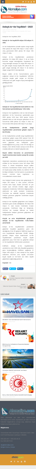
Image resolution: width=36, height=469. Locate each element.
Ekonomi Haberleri (20, 31)
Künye (13, 447)
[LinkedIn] (28, 1)
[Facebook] (26, 1)
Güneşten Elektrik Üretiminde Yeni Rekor (15, 370)
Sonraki (23, 284)
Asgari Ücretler (11, 31)
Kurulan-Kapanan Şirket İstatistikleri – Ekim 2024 (22, 279)
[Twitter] (23, 1)
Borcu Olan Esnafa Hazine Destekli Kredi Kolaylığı (17, 395)
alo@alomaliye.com (7, 445)
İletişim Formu (5, 447)
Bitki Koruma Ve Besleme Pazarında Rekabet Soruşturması (16, 345)
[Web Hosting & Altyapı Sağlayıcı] (18, 457)
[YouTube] (31, 1)
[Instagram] (34, 1)
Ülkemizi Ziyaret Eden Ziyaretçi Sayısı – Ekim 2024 (14, 287)
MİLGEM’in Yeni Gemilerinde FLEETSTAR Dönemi (17, 320)
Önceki (13, 276)
